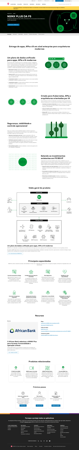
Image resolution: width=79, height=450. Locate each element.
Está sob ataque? (67, 0)
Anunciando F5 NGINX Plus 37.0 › (47, 325)
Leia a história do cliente (13, 352)
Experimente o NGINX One (13, 24)
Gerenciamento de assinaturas (39, 426)
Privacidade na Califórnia (47, 446)
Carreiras (61, 429)
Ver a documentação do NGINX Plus (15, 253)
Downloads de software (38, 433)
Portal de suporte (37, 428)
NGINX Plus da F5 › (44, 329)
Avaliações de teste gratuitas (12, 426)
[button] (56, 63)
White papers (23, 428)
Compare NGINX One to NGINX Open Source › (49, 335)
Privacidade (40, 446)
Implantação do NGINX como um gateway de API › (50, 323)
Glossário (22, 429)
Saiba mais (15, 8)
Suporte (53, 0)
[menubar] (39, 1)
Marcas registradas (30, 446)
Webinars (22, 432)
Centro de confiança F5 (64, 428)
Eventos (61, 435)
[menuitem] (34, 1)
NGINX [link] (14, 13)
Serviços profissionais (37, 429)
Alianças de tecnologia (51, 429)
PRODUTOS (9, 13)
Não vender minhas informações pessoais (59, 446)
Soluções (9, 429)
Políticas (36, 446)
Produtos (9, 428)
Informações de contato (64, 426)
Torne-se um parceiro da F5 (51, 430)
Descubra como (27, 422)
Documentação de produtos (25, 426)
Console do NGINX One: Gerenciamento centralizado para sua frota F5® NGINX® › (56, 331)
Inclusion (61, 431)
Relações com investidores (64, 432)
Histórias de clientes (24, 431)
